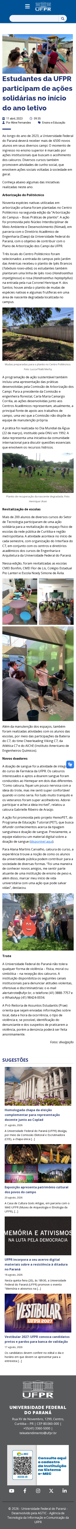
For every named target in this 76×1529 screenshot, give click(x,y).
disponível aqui (41, 841)
